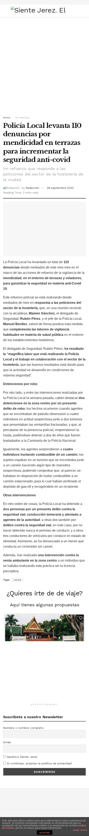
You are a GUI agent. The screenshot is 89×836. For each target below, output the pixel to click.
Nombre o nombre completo (23, 727)
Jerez (17, 579)
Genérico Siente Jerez (21, 756)
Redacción (32, 187)
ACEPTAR (44, 832)
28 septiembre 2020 (60, 187)
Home (6, 117)
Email (7, 742)
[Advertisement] (44, 65)
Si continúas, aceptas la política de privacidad (39, 763)
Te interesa (22, 117)
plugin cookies (80, 830)
